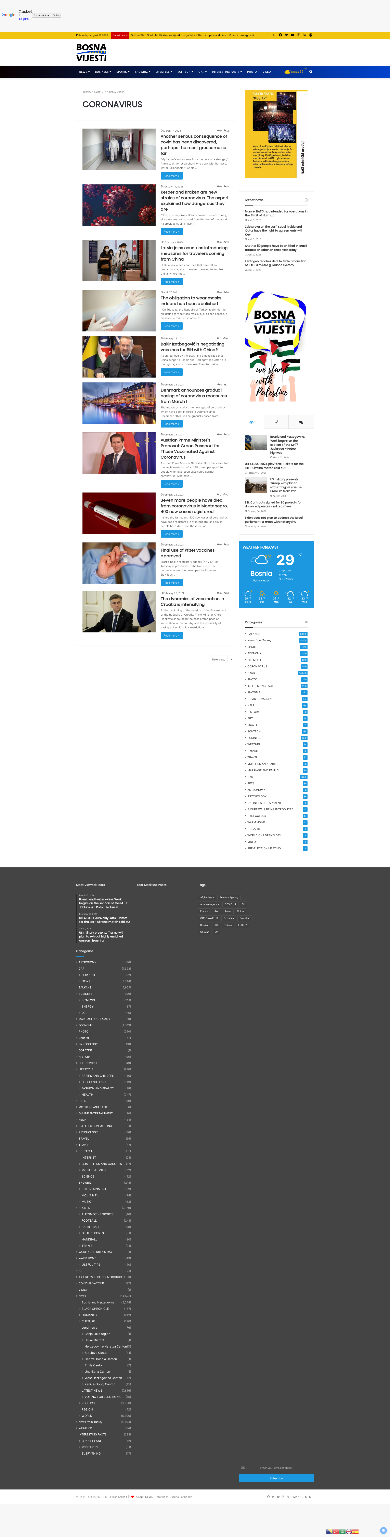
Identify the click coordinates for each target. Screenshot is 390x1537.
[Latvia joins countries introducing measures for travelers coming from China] (119, 260)
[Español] (355, 1531)
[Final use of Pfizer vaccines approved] (119, 563)
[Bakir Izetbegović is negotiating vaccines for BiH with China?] (119, 357)
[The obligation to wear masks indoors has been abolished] (119, 310)
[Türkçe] (336, 1531)
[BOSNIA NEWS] (91, 52)
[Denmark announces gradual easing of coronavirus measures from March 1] (119, 403)
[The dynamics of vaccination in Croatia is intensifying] (119, 611)
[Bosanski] (329, 1531)
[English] (349, 1531)
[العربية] (342, 1531)
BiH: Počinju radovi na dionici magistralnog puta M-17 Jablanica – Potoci (176, 35)
